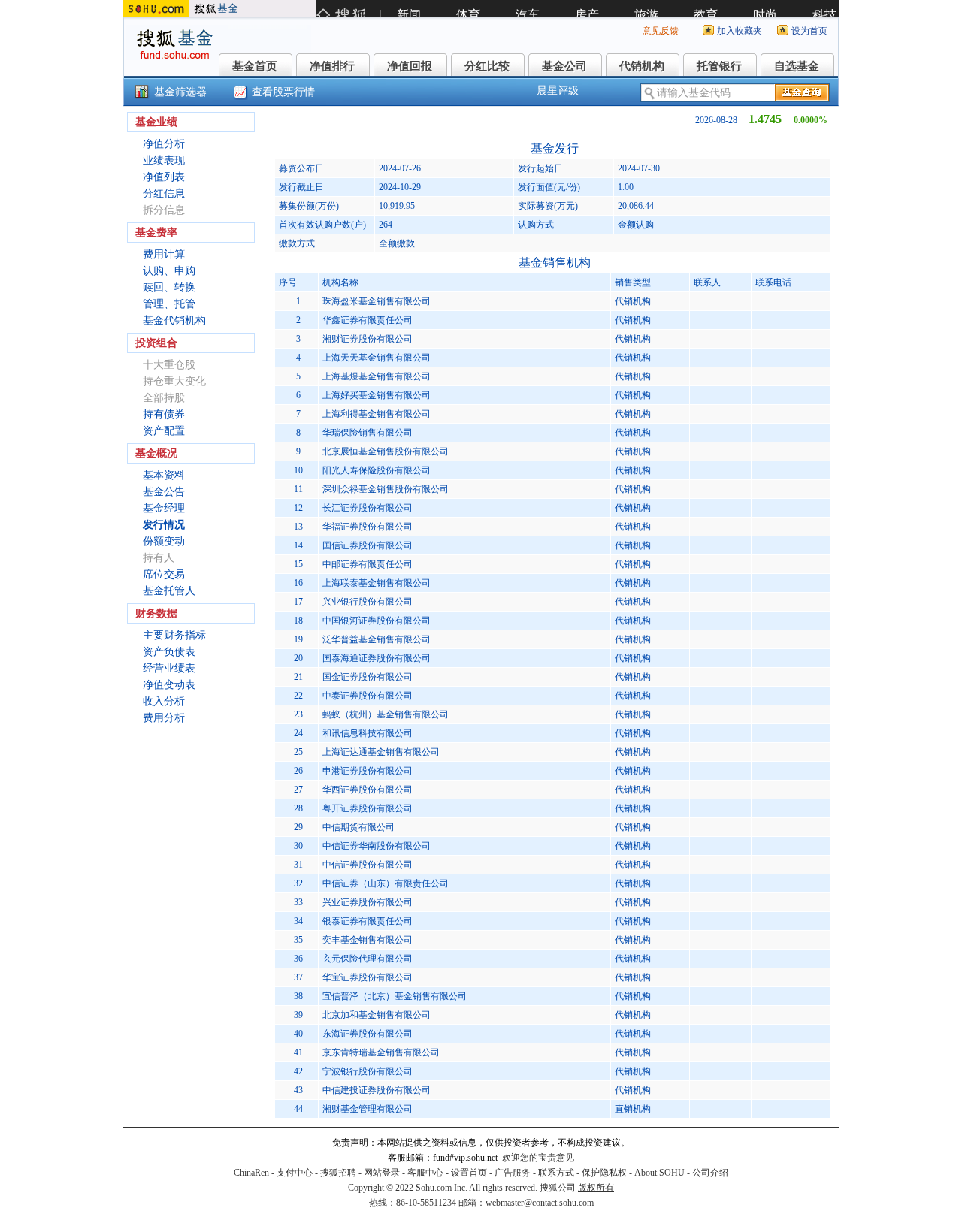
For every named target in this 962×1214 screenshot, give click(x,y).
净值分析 (164, 143)
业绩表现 (164, 160)
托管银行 (719, 66)
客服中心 (425, 1172)
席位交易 (164, 574)
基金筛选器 (180, 92)
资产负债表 (169, 651)
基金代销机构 (174, 320)
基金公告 (164, 491)
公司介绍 (710, 1172)
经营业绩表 (169, 668)
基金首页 (254, 66)
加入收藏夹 (739, 31)
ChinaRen (251, 1172)
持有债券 (164, 414)
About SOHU (659, 1172)
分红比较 (487, 66)
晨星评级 (558, 90)
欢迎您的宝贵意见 (538, 1157)
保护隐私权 (604, 1172)
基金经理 (164, 508)
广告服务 (513, 1172)
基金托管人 (169, 590)
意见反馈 (661, 31)
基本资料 (164, 475)
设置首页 (469, 1172)
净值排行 (332, 66)
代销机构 (641, 66)
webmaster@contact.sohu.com (540, 1202)
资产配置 (164, 430)
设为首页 (809, 31)
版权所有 (596, 1187)
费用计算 (164, 254)
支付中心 (295, 1172)
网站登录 (382, 1172)
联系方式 (556, 1172)
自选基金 (796, 66)
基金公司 (564, 66)
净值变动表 (169, 684)
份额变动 (164, 541)
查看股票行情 (283, 92)
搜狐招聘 (338, 1172)
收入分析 (164, 701)
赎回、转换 (169, 287)
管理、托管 (169, 304)
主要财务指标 (174, 635)
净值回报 (409, 66)
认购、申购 (169, 270)
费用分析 (164, 717)
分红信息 (164, 193)
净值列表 (164, 177)
